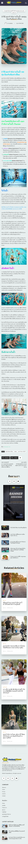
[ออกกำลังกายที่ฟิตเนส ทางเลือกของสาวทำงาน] (5, 535)
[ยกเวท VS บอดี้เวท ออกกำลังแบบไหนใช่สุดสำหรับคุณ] (5, 542)
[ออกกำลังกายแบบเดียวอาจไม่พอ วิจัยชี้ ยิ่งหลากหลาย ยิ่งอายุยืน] (14, 628)
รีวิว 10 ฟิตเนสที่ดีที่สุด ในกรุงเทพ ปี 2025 (17, 831)
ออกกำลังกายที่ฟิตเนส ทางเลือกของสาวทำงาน (17, 535)
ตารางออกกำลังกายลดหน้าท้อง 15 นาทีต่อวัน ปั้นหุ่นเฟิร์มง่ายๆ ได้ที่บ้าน (7, 465)
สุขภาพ (14, 12)
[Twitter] (12, 778)
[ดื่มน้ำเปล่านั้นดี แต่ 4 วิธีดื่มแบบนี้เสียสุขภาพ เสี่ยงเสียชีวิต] (4, 825)
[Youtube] (18, 481)
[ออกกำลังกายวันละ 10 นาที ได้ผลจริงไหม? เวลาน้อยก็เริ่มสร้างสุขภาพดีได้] (14, 717)
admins (11, 23)
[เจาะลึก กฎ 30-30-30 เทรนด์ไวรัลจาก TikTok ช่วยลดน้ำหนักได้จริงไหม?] (14, 672)
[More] (20, 457)
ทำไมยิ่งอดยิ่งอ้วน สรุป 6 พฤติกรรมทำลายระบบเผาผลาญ (21, 465)
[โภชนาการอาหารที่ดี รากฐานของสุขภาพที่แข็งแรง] (5, 557)
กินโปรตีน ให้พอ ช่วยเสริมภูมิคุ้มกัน (18, 527)
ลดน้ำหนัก (5, 687)
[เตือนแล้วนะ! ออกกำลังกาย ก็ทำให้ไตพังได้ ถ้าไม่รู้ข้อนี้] (14, 585)
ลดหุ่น (15, 451)
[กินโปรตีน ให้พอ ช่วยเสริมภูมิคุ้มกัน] (5, 527)
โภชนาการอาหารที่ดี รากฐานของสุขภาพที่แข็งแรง (18, 557)
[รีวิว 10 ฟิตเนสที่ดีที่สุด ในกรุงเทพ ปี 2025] (4, 832)
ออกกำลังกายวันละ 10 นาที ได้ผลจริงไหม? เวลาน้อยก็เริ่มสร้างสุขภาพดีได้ (14, 736)
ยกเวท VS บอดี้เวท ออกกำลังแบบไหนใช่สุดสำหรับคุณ (18, 542)
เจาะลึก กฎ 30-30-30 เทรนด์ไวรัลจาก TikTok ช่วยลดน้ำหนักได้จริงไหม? (14, 691)
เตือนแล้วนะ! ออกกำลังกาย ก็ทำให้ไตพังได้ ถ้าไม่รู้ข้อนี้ (12, 603)
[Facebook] (9, 481)
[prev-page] (12, 749)
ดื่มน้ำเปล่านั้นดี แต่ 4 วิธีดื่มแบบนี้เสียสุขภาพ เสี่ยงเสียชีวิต (16, 825)
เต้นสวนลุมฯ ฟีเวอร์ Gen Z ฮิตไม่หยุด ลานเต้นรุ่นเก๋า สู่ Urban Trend (17, 550)
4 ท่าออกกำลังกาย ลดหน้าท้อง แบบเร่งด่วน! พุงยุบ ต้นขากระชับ (17, 838)
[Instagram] (14, 481)
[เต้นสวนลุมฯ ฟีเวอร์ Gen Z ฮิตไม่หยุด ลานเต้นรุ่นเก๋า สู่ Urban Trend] (5, 550)
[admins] (6, 23)
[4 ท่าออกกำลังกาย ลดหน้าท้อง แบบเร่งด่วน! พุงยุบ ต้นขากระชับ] (4, 838)
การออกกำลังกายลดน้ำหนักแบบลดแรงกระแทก (14, 10)
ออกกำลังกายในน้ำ (22, 451)
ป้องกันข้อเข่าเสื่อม (9, 451)
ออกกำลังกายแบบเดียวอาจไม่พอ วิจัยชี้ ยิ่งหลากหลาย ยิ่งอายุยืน (14, 647)
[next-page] (15, 749)
